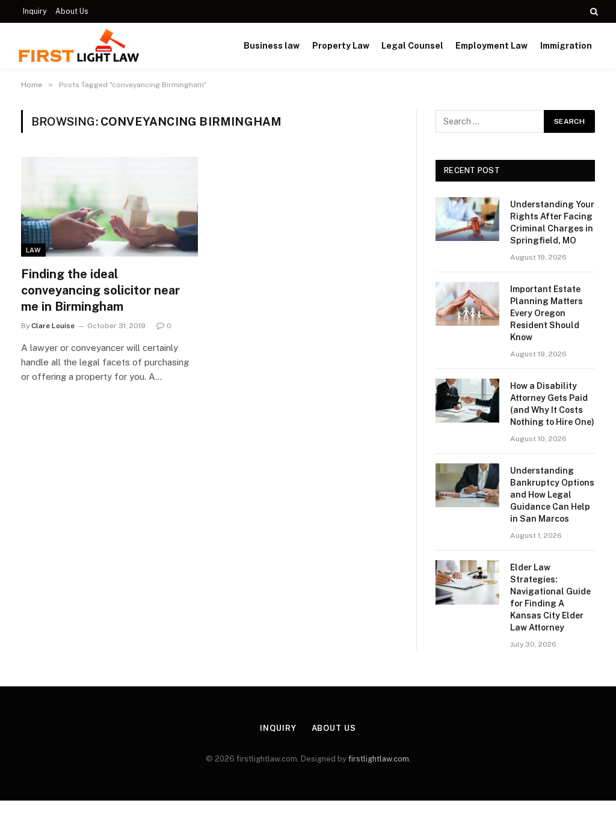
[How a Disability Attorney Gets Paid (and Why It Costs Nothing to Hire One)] (467, 401)
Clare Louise (53, 326)
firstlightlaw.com (378, 758)
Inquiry (34, 11)
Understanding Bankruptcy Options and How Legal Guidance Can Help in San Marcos (552, 494)
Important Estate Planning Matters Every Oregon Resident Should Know (546, 313)
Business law (272, 45)
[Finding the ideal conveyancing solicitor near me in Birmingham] (109, 206)
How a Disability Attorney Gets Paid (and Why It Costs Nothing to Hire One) (552, 404)
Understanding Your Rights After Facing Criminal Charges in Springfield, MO (552, 222)
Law (33, 250)
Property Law (340, 45)
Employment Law (491, 45)
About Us (71, 11)
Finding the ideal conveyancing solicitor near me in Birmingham (100, 290)
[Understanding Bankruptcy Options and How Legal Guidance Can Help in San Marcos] (467, 485)
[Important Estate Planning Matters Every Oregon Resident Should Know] (467, 304)
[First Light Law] (78, 46)
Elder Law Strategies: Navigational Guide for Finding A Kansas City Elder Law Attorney (550, 597)
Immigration (566, 45)
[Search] (593, 11)
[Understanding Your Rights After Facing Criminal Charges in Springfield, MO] (467, 219)
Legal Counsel (412, 45)
